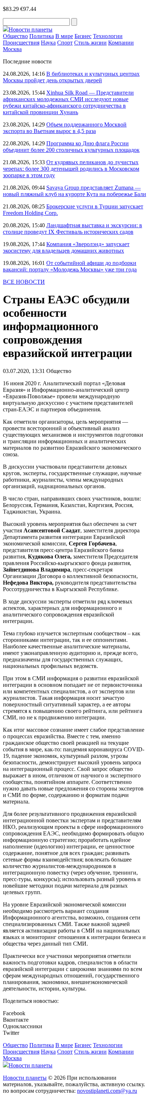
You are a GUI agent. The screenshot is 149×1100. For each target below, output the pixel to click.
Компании (121, 43)
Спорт (65, 43)
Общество (15, 36)
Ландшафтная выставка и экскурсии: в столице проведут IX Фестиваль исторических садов (72, 228)
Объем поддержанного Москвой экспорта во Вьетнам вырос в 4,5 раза (65, 127)
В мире (64, 36)
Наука (48, 43)
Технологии (108, 36)
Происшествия (21, 43)
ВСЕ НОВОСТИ (24, 282)
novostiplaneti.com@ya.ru (107, 1091)
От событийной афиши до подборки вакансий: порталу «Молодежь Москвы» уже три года (70, 266)
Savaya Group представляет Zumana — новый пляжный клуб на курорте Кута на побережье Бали (74, 190)
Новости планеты (25, 1078)
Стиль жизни (90, 43)
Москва (12, 49)
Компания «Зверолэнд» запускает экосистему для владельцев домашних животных (66, 247)
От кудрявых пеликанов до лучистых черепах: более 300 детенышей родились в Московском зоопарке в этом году (71, 168)
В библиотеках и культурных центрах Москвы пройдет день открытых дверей (71, 77)
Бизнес (82, 36)
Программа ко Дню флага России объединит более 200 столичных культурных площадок (71, 146)
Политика (41, 36)
